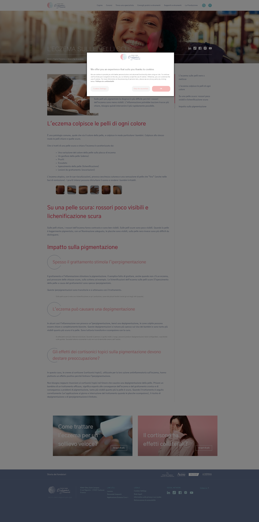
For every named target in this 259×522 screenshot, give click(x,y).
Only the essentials (141, 88)
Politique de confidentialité (105, 81)
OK (161, 88)
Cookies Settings (99, 88)
